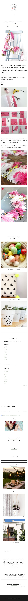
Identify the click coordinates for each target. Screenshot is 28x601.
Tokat (5, 376)
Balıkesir (6, 369)
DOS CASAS (10, 597)
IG (16, 70)
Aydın (5, 373)
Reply (25, 385)
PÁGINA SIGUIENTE (5, 411)
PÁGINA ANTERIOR (22, 411)
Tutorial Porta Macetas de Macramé (14, 516)
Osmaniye (6, 379)
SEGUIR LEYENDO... (14, 567)
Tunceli (5, 374)
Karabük (6, 378)
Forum (5, 346)
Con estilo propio (14, 542)
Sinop (5, 383)
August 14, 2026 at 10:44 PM (16, 365)
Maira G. (21, 597)
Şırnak (5, 381)
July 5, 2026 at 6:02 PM (15, 341)
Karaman (6, 371)
